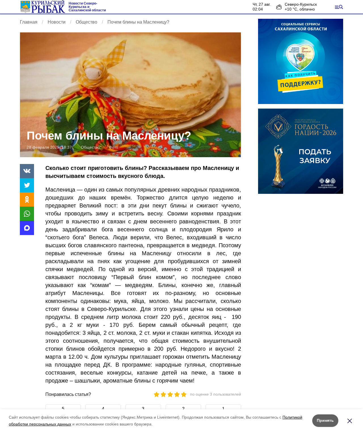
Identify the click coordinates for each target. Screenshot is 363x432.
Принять (325, 420)
